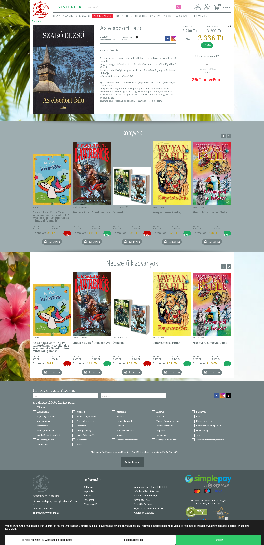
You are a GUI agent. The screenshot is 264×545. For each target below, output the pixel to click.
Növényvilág (202, 430)
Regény (120, 435)
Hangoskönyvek (124, 421)
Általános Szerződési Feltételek (150, 487)
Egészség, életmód (46, 416)
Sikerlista (141, 16)
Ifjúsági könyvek (204, 421)
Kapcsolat (181, 15)
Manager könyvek (45, 430)
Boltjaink (88, 487)
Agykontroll (43, 411)
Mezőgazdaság (84, 430)
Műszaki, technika (125, 430)
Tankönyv (82, 439)
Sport (198, 435)
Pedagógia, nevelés (86, 435)
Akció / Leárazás (103, 16)
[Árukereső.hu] (196, 512)
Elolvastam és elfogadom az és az (134, 452)
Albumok (121, 411)
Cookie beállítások (144, 512)
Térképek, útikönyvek (166, 439)
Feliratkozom (132, 462)
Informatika (43, 425)
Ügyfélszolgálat (142, 499)
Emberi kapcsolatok (86, 416)
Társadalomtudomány (127, 439)
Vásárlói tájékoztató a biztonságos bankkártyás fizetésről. (208, 502)
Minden (41, 407)
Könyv (56, 16)
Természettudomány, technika (210, 439)
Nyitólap (36, 21)
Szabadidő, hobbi (45, 439)
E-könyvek (201, 411)
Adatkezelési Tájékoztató (147, 491)
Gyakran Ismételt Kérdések (148, 508)
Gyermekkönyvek (85, 421)
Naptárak (160, 430)
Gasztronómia (43, 421)
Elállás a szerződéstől (145, 495)
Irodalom (81, 425)
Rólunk (87, 495)
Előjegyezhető (123, 15)
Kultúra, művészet (164, 425)
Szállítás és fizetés (161, 16)
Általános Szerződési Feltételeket (132, 452)
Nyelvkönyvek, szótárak (48, 435)
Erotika (120, 416)
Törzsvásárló (199, 15)
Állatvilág (160, 411)
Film (198, 416)
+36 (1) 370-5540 (44, 508)
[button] (223, 6)
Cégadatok (89, 499)
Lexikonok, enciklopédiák (208, 425)
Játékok (120, 425)
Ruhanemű (161, 435)
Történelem (42, 444)
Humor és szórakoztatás (167, 421)
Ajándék (68, 15)
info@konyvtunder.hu (47, 512)
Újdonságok (83, 15)
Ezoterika (160, 416)
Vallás (79, 444)
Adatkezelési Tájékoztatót (166, 452)
